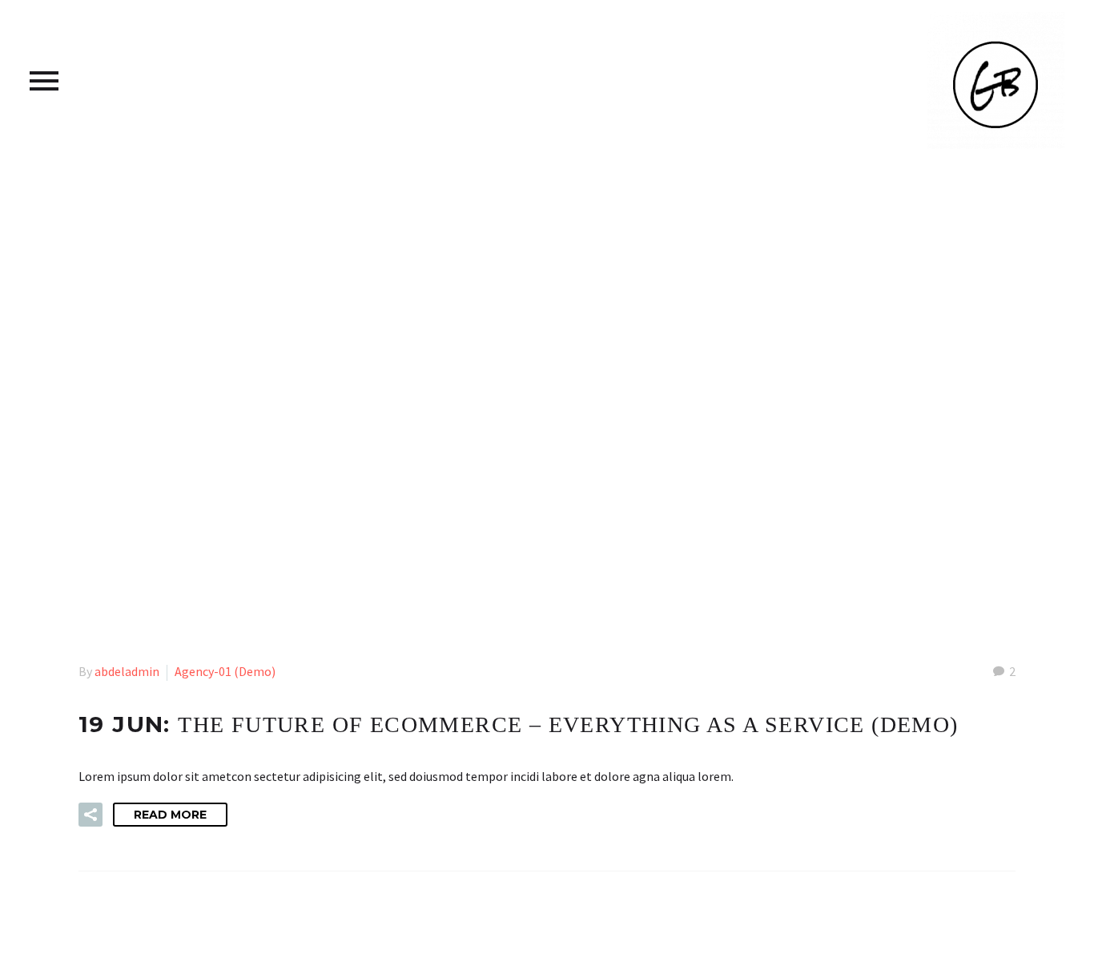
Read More (170, 814)
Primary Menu (44, 81)
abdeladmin (127, 671)
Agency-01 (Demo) (225, 671)
